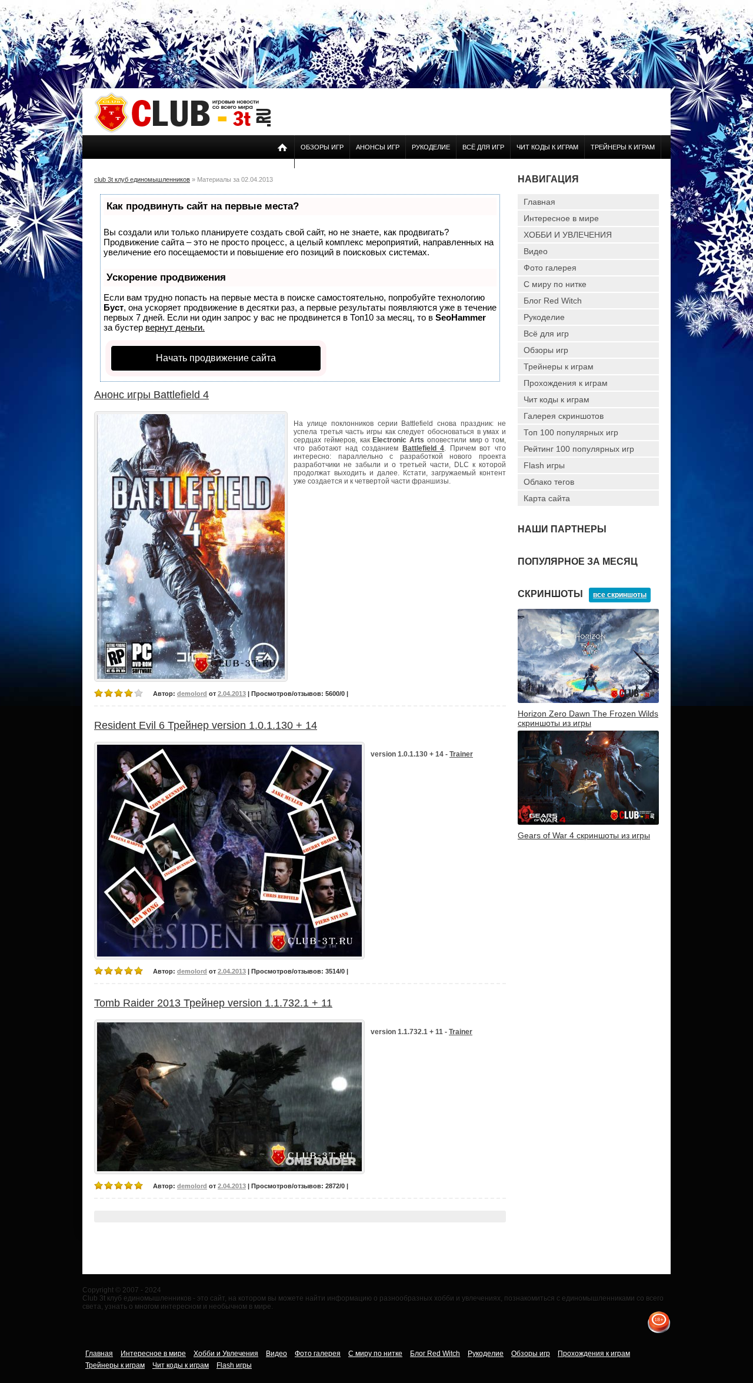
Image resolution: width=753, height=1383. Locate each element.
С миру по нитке (555, 284)
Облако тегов (549, 481)
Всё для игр (483, 147)
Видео (536, 251)
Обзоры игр (322, 147)
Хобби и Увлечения (226, 1353)
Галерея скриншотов (564, 416)
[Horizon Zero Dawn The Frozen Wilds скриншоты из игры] (588, 701)
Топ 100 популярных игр (571, 432)
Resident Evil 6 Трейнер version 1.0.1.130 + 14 (205, 725)
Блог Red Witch (553, 300)
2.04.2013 (232, 693)
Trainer (461, 754)
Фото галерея (550, 267)
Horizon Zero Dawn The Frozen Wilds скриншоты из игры (588, 718)
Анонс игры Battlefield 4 (151, 395)
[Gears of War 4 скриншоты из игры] (588, 822)
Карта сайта (547, 498)
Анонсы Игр (377, 147)
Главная (539, 201)
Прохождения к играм (566, 383)
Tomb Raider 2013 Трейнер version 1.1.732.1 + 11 (213, 1003)
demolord (192, 693)
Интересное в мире (561, 218)
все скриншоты (620, 595)
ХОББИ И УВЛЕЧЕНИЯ (568, 234)
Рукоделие (431, 147)
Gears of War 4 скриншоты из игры (584, 835)
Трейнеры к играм (623, 147)
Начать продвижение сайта (216, 358)
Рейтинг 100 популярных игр (579, 449)
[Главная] (182, 130)
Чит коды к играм (547, 147)
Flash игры (544, 465)
